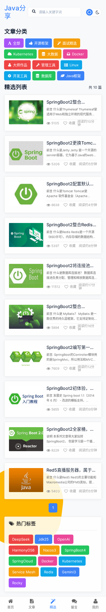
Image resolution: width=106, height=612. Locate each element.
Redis (48, 572)
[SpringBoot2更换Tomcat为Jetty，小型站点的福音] (26, 154)
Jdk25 (43, 539)
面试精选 (70, 43)
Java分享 (15, 12)
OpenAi (63, 539)
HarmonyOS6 (23, 550)
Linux (74, 65)
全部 (16, 43)
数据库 (46, 76)
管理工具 (48, 65)
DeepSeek (21, 539)
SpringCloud (22, 561)
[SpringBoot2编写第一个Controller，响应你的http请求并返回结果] (26, 358)
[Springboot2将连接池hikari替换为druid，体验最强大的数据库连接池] (26, 276)
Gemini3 (69, 572)
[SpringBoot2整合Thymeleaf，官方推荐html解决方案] (26, 113)
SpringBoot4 (75, 550)
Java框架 (73, 76)
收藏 (72, 123)
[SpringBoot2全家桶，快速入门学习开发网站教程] (26, 440)
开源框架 (41, 43)
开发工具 (20, 76)
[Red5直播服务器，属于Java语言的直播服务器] (26, 480)
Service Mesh (23, 572)
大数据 (52, 54)
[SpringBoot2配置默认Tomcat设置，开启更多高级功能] (26, 194)
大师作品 (20, 65)
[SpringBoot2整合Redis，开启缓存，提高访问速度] (26, 235)
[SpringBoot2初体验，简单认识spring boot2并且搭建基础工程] (26, 399)
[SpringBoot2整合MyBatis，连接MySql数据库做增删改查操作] (26, 317)
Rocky (17, 583)
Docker (78, 54)
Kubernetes (23, 54)
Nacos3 (49, 550)
